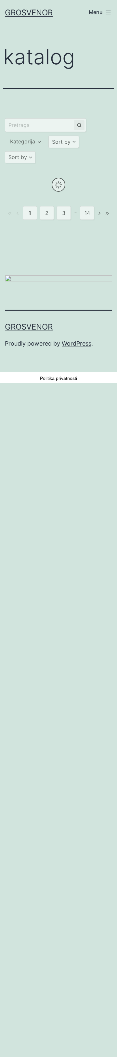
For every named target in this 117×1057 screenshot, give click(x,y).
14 (87, 213)
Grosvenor (29, 12)
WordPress (76, 343)
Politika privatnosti (58, 378)
